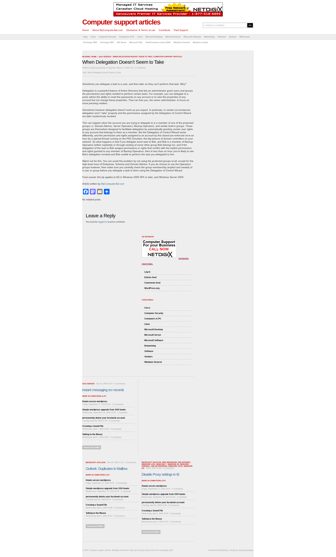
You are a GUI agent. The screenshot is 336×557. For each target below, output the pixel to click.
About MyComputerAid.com (107, 30)
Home (85, 30)
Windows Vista (175, 466)
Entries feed (150, 277)
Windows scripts (200, 42)
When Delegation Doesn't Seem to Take (104, 72)
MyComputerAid (98, 68)
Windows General (181, 42)
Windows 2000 (148, 464)
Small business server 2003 (158, 42)
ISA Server (121, 42)
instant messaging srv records (103, 390)
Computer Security (107, 37)
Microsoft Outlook (96, 462)
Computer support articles (121, 22)
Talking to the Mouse (92, 434)
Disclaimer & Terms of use (140, 30)
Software (222, 37)
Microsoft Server (173, 37)
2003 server (244, 37)
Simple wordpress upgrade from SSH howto (104, 409)
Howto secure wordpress (94, 401)
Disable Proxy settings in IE (160, 474)
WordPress (224, 550)
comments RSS (166, 550)
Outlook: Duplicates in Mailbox (106, 469)
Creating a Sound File (92, 426)
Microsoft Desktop (154, 37)
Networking (209, 37)
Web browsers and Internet (176, 462)
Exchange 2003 (90, 42)
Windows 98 (173, 464)
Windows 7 (161, 464)
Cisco (93, 37)
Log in (147, 272)
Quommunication (246, 550)
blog (85, 37)
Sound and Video (91, 447)
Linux (140, 37)
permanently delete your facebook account (103, 418)
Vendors (232, 37)
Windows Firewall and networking (165, 465)
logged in (102, 222)
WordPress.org (151, 288)
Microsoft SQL (136, 42)
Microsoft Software (192, 37)
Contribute (164, 30)
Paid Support (181, 30)
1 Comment (122, 412)
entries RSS (144, 550)
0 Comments (140, 68)
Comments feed (152, 283)
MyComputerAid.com (112, 183)
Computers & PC (126, 37)
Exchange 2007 (107, 42)
